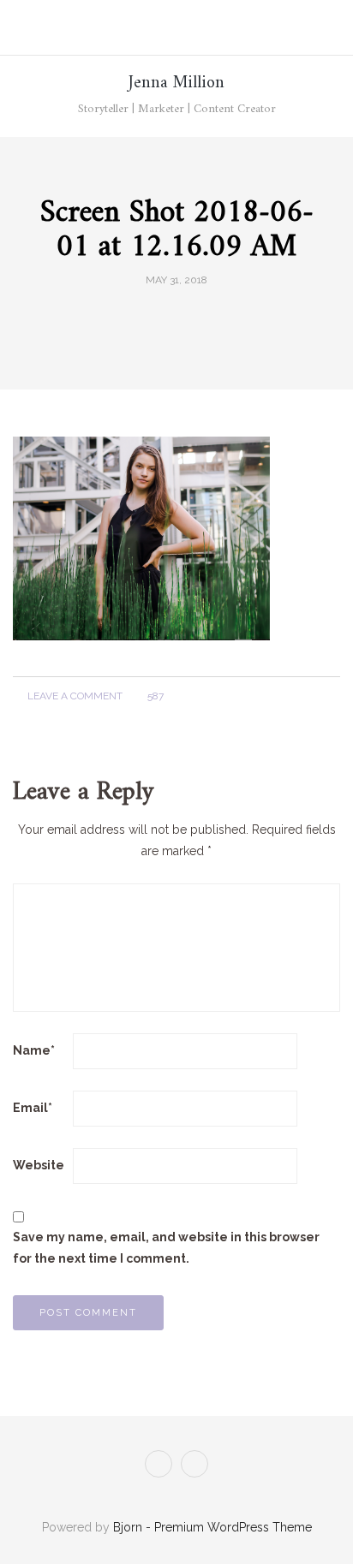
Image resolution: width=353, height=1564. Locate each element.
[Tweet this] (165, 318)
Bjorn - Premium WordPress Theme (212, 1527)
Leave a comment (74, 696)
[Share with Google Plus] (187, 318)
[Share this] (144, 318)
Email (32, 1108)
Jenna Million (176, 83)
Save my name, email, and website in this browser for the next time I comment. (166, 1247)
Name (34, 1050)
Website (38, 1165)
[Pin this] (208, 318)
